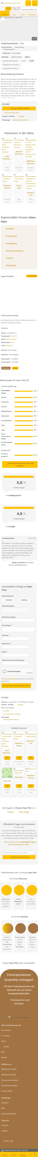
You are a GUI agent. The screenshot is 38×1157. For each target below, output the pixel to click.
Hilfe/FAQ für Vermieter (9, 1069)
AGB (2, 1108)
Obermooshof (31, 742)
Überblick (9, 229)
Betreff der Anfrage (9, 617)
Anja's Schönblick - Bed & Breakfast (7, 157)
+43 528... (12, 116)
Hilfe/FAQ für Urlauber (8, 1074)
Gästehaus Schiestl (7, 187)
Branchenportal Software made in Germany (14, 1151)
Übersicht (4, 14)
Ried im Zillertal (11, 339)
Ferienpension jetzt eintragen (20, 1002)
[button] (19, 28)
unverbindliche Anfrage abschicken (16, 686)
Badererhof (19, 777)
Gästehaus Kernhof (31, 777)
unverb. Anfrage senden (20, 108)
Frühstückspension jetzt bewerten (20, 464)
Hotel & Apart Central (19, 187)
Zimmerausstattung (14, 251)
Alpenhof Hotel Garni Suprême (19, 153)
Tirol (12, 342)
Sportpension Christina (30, 194)
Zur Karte (6, 711)
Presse (3, 1041)
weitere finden (18, 901)
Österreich (9, 345)
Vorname (5, 635)
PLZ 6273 (14, 336)
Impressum (5, 1103)
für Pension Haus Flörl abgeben (6, 902)
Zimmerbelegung (8, 606)
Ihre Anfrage (6, 625)
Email (4, 652)
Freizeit (9, 258)
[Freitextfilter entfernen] (28, 3)
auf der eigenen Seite (20, 942)
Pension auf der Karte (11, 113)
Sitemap (4, 1057)
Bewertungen (33, 14)
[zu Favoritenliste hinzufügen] (3, 19)
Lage (14, 14)
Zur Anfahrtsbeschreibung (11, 714)
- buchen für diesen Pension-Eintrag (32, 942)
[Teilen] (30, 1154)
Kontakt (15, 368)
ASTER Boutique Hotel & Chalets (30, 162)
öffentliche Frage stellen (20, 857)
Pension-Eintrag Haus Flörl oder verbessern (7, 943)
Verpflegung (11, 243)
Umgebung (10, 265)
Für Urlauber (5, 1035)
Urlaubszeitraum (8, 596)
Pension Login (8, 1141)
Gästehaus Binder (19, 745)
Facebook (4, 1125)
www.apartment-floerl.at (20, 120)
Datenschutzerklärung (11, 679)
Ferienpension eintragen (9, 1085)
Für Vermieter (5, 1030)
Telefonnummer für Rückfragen (13, 660)
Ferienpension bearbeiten (9, 1080)
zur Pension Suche (2, 9)
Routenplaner (32, 276)
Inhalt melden (24, 812)
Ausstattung (11, 236)
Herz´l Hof (7, 781)
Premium (33, 135)
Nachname (6, 643)
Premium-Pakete (6, 1091)
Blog (2, 1052)
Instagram (4, 1131)
